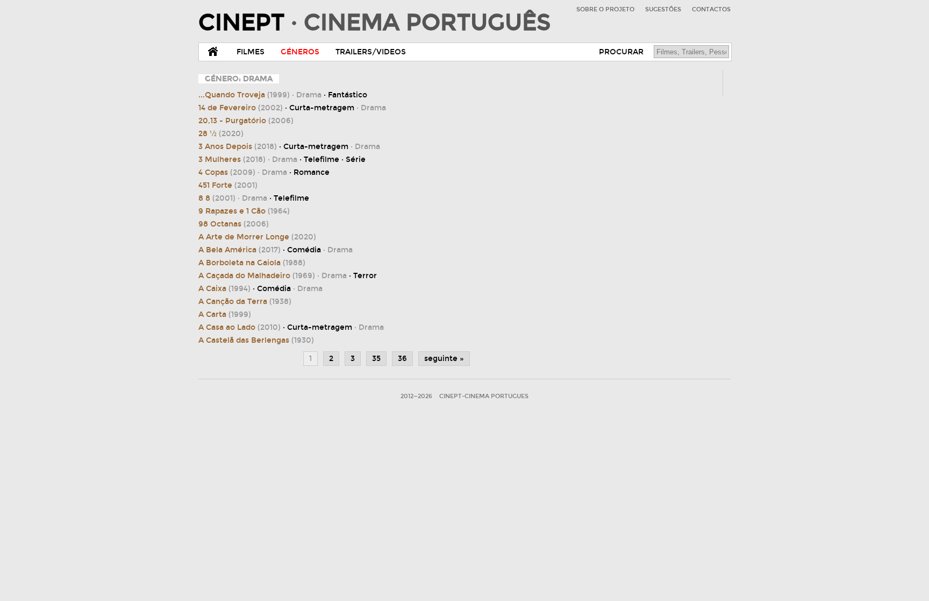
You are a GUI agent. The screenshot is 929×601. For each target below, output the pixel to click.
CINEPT (374, 22)
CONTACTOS (711, 9)
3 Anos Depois (237, 146)
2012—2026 (416, 396)
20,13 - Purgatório (246, 120)
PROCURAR (621, 51)
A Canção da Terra (244, 301)
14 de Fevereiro (240, 107)
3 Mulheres (232, 159)
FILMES (251, 51)
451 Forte (228, 185)
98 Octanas (233, 224)
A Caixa (224, 288)
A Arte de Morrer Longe (257, 237)
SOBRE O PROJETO (605, 9)
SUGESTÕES (663, 9)
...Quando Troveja (244, 95)
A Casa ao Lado (239, 327)
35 (376, 358)
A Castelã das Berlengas (256, 340)
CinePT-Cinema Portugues (483, 396)
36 (402, 358)
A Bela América (239, 249)
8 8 (216, 198)
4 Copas (226, 172)
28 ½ (221, 133)
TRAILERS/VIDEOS (370, 51)
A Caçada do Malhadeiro (256, 275)
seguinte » (444, 358)
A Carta (224, 314)
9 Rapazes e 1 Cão (244, 211)
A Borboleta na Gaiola (251, 262)
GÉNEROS (300, 51)
